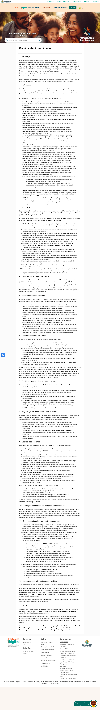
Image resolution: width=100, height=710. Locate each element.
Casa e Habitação (65, 649)
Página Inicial (26, 642)
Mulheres (63, 666)
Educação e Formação (67, 660)
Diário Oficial (50, 1)
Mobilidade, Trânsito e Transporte (67, 663)
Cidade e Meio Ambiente (67, 651)
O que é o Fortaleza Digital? (47, 643)
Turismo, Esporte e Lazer (68, 678)
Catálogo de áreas (28, 645)
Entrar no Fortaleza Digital (28, 652)
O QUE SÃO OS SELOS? (60, 7)
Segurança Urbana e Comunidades (66, 671)
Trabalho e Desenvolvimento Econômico (69, 675)
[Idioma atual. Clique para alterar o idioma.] (81, 8)
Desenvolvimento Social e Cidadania (68, 656)
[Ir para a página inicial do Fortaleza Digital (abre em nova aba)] (13, 643)
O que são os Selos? (47, 647)
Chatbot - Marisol (46, 655)
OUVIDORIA (46, 7)
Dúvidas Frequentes (47, 649)
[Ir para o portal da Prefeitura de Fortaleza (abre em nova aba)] (87, 644)
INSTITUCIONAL (33, 7)
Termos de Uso (45, 658)
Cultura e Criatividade (67, 653)
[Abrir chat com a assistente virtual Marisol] (93, 704)
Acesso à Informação (63, 1)
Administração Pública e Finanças (67, 645)
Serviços (86, 1)
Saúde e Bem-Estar (66, 668)
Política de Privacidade (48, 660)
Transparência (77, 1)
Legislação (96, 1)
